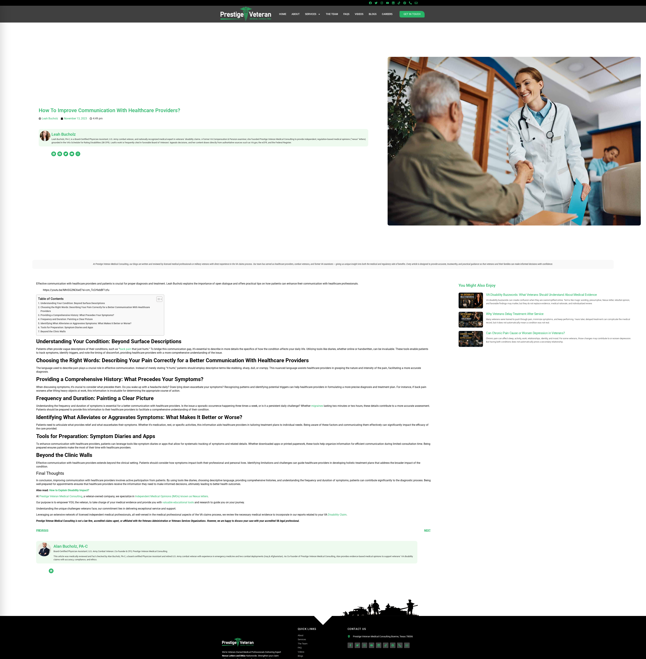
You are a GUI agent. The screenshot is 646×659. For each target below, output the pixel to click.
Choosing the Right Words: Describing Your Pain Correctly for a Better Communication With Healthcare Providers (95, 309)
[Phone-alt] (410, 3)
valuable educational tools (178, 502)
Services (310, 14)
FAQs (346, 14)
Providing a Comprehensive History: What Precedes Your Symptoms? (77, 315)
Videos (359, 14)
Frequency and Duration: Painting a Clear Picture (67, 319)
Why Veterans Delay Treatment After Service (514, 314)
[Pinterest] (404, 3)
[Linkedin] (393, 3)
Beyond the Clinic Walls (53, 331)
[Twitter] (376, 3)
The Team (332, 14)
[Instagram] (382, 3)
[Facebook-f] (350, 645)
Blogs (372, 14)
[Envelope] (416, 3)
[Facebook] (370, 3)
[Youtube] (387, 3)
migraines (317, 405)
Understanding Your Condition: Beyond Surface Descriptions (73, 303)
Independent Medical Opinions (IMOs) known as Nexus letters (171, 496)
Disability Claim (337, 514)
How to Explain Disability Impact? (69, 490)
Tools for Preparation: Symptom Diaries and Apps (67, 327)
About (296, 14)
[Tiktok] (399, 3)
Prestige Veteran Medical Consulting (60, 496)
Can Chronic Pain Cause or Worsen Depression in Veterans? (525, 333)
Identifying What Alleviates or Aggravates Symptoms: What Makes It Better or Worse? (86, 323)
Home (282, 14)
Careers (387, 14)
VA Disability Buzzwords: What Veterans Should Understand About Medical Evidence (541, 295)
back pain (125, 349)
